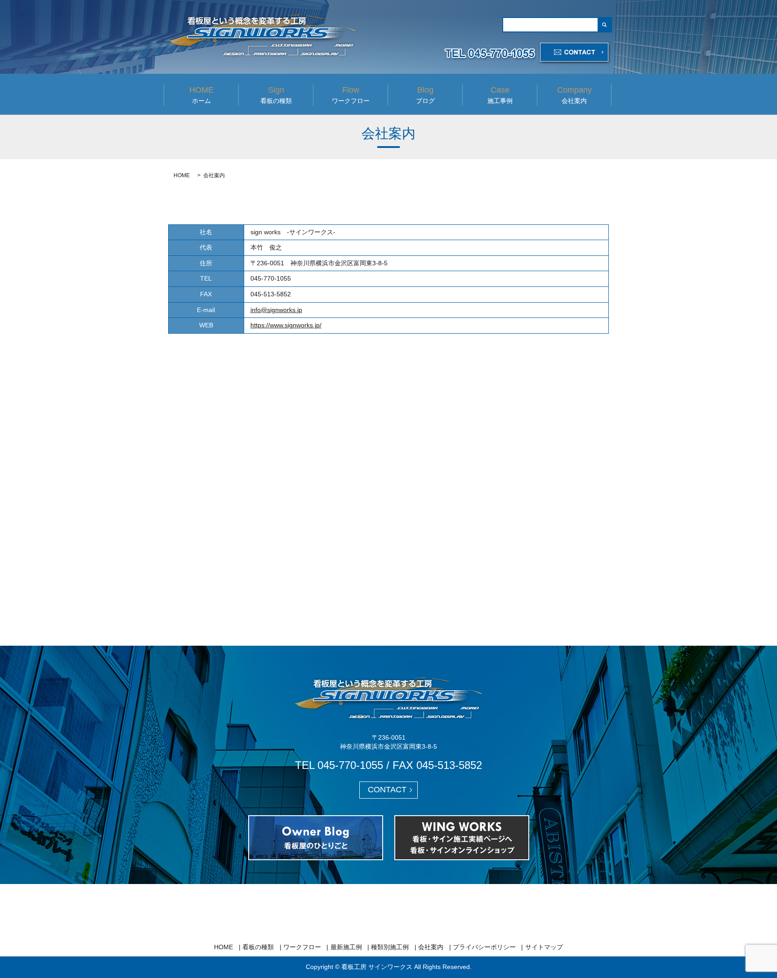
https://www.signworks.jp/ (286, 325)
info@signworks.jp (276, 309)
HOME (182, 175)
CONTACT (387, 789)
